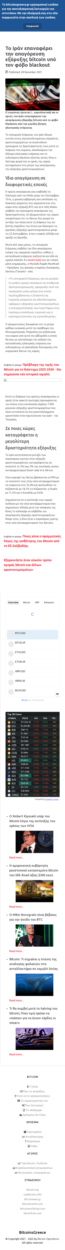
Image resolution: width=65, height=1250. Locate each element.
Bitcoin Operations (48, 1238)
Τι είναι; (33, 1086)
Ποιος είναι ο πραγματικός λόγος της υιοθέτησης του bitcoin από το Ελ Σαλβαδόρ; (32, 541)
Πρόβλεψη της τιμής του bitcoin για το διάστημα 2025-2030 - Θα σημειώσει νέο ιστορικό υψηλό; (32, 369)
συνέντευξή (34, 259)
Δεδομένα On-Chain (34, 1114)
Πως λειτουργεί (34, 1105)
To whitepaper (34, 1110)
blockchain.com (32, 1213)
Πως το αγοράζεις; (34, 1091)
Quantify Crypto (52, 799)
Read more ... (16, 857)
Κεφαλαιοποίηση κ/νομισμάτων (34, 1167)
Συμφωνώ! (32, 26)
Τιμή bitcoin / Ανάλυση (34, 1163)
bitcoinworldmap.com (32, 1208)
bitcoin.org (32, 1189)
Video (34, 1146)
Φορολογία (33, 1141)
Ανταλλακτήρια (34, 1136)
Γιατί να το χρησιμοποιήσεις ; (34, 1095)
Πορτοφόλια (34, 1131)
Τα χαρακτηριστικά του (34, 1100)
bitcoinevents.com (32, 1203)
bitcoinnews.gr (32, 1199)
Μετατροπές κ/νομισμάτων (34, 1172)
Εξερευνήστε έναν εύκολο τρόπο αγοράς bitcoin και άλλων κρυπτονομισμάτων (28, 564)
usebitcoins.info (33, 1194)
